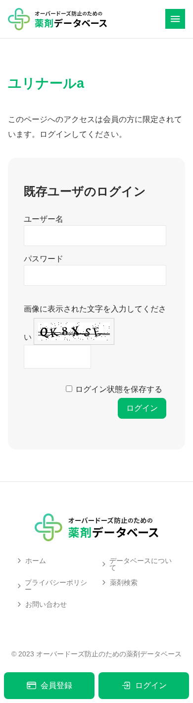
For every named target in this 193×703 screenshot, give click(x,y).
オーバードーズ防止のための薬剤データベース (109, 654)
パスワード (43, 259)
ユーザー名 (43, 219)
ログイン (151, 685)
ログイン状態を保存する (118, 389)
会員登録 (56, 685)
